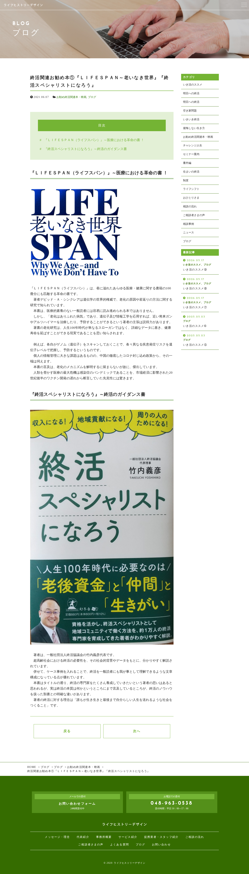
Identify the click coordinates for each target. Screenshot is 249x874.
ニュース (188, 232)
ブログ (92, 97)
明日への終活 (191, 93)
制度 (186, 180)
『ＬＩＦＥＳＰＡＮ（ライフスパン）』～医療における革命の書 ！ (94, 140)
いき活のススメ (192, 84)
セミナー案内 (191, 154)
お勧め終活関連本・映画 (71, 97)
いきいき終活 (191, 119)
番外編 (187, 162)
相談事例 (188, 223)
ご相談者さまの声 (194, 215)
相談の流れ (190, 206)
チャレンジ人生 (192, 145)
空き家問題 (190, 110)
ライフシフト (191, 189)
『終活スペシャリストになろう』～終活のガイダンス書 (85, 149)
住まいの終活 (191, 171)
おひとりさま (191, 197)
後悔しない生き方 (194, 128)
